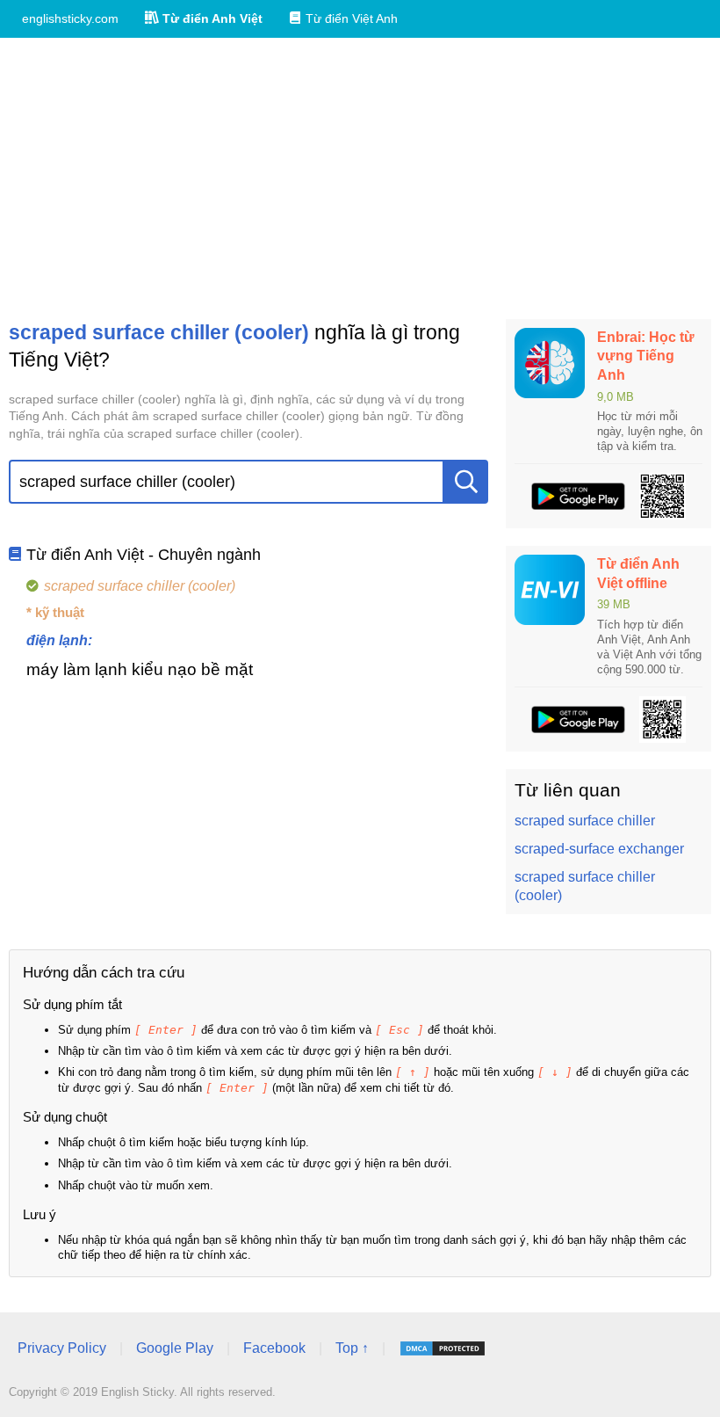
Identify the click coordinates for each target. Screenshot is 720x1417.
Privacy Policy (62, 1348)
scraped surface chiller (585, 820)
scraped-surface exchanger (599, 848)
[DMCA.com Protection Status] (442, 1348)
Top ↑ (352, 1348)
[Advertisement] (360, 178)
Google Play (174, 1348)
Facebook (274, 1348)
